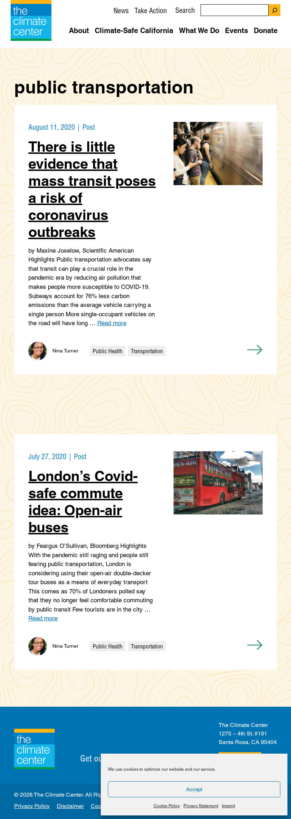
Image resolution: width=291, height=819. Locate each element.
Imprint (228, 805)
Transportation (147, 351)
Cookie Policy (167, 805)
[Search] (274, 10)
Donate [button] (266, 30)
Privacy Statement (200, 805)
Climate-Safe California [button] (134, 30)
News (121, 10)
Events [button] (236, 30)
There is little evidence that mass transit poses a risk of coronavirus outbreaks (92, 189)
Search (185, 10)
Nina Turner (65, 351)
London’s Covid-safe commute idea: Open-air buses (83, 501)
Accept (194, 789)
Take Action (150, 10)
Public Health (107, 351)
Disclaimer (70, 806)
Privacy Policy (32, 806)
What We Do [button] (199, 30)
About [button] (79, 30)
